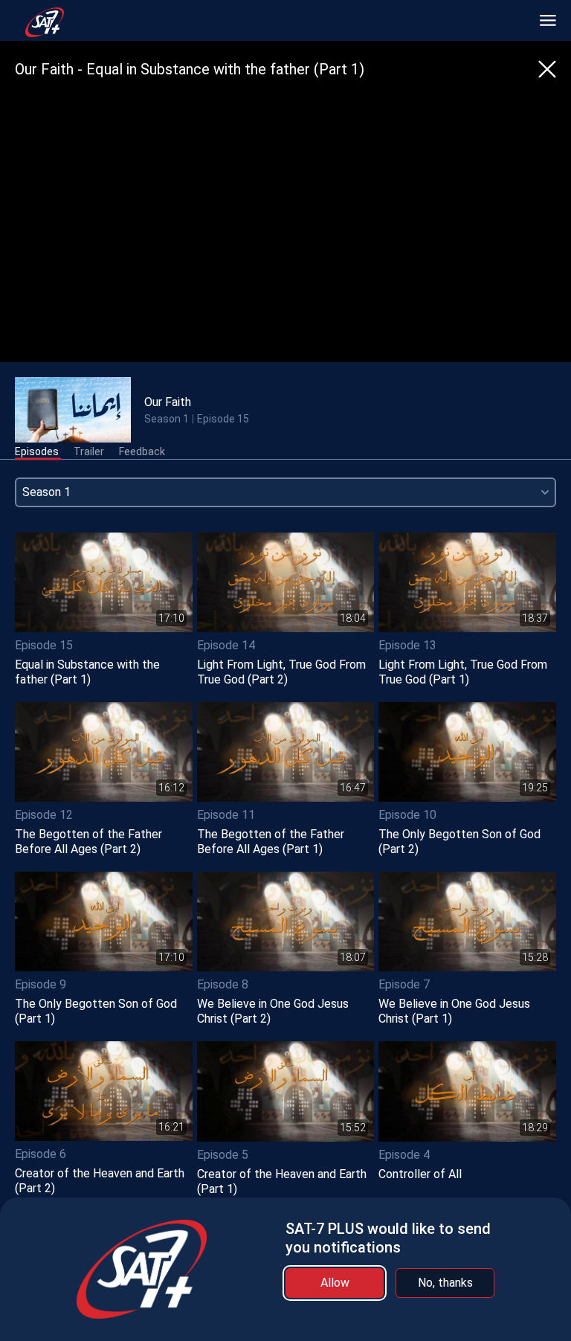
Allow (334, 1283)
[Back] (547, 69)
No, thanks (445, 1283)
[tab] (37, 452)
